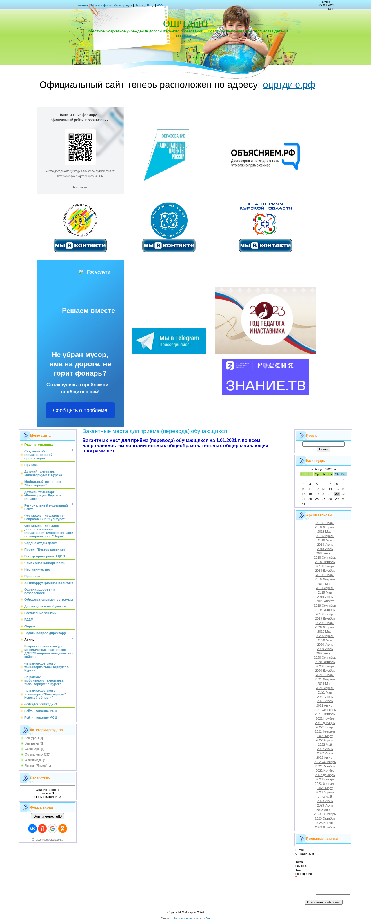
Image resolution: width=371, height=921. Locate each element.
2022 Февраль (325, 731)
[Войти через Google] (52, 828)
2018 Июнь (325, 544)
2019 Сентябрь (325, 605)
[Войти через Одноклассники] (62, 828)
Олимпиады (33, 760)
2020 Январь (325, 623)
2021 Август (325, 705)
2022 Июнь (325, 749)
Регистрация (123, 5)
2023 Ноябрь (325, 822)
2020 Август (325, 653)
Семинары (32, 749)
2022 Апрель (325, 740)
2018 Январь (325, 523)
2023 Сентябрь (325, 814)
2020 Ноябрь (325, 666)
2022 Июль (325, 753)
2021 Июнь (325, 696)
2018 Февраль (325, 527)
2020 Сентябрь (325, 657)
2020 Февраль (325, 627)
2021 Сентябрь (325, 709)
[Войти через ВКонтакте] (32, 828)
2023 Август (325, 809)
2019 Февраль (325, 579)
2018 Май (325, 540)
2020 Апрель (325, 636)
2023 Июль (325, 805)
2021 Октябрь (325, 714)
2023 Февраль (325, 783)
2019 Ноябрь (325, 614)
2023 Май (325, 796)
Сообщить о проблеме (80, 410)
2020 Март (325, 631)
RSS (160, 5)
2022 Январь (325, 727)
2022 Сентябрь (325, 762)
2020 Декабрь (325, 670)
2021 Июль (325, 701)
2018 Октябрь (325, 562)
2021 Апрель (325, 688)
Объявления (34, 754)
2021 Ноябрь (325, 718)
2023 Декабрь (325, 827)
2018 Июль (325, 549)
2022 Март (325, 736)
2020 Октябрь (325, 662)
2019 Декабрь (325, 618)
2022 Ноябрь (325, 770)
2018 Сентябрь (325, 557)
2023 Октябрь (325, 818)
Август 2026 (323, 469)
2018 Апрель (325, 536)
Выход (139, 5)
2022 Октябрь (325, 766)
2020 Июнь (325, 644)
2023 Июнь (325, 801)
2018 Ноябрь (325, 566)
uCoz (206, 918)
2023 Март (325, 788)
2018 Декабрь (325, 570)
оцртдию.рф (289, 84)
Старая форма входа (47, 839)
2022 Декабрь (325, 775)
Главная (82, 5)
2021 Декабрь (325, 723)
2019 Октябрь (325, 609)
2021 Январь (325, 675)
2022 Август (325, 757)
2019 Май (325, 592)
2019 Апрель (325, 588)
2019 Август (325, 601)
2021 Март (325, 683)
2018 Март (325, 531)
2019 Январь (325, 575)
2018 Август (325, 553)
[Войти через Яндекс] (42, 828)
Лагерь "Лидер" (36, 765)
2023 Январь (325, 779)
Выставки (32, 743)
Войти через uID (47, 816)
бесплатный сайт (186, 918)
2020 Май (325, 640)
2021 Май (325, 692)
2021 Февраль (325, 679)
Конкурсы (32, 738)
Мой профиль (101, 5)
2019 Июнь (325, 596)
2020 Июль (325, 649)
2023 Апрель (325, 792)
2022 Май (325, 744)
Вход (150, 5)
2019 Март (325, 583)
